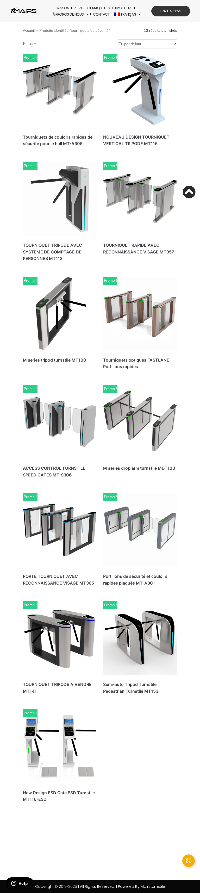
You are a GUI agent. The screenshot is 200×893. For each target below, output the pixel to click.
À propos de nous (68, 14)
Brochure (123, 8)
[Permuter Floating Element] (188, 860)
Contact (101, 14)
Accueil (29, 31)
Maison (63, 8)
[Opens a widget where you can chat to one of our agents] (19, 883)
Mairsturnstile (153, 886)
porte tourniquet (89, 8)
